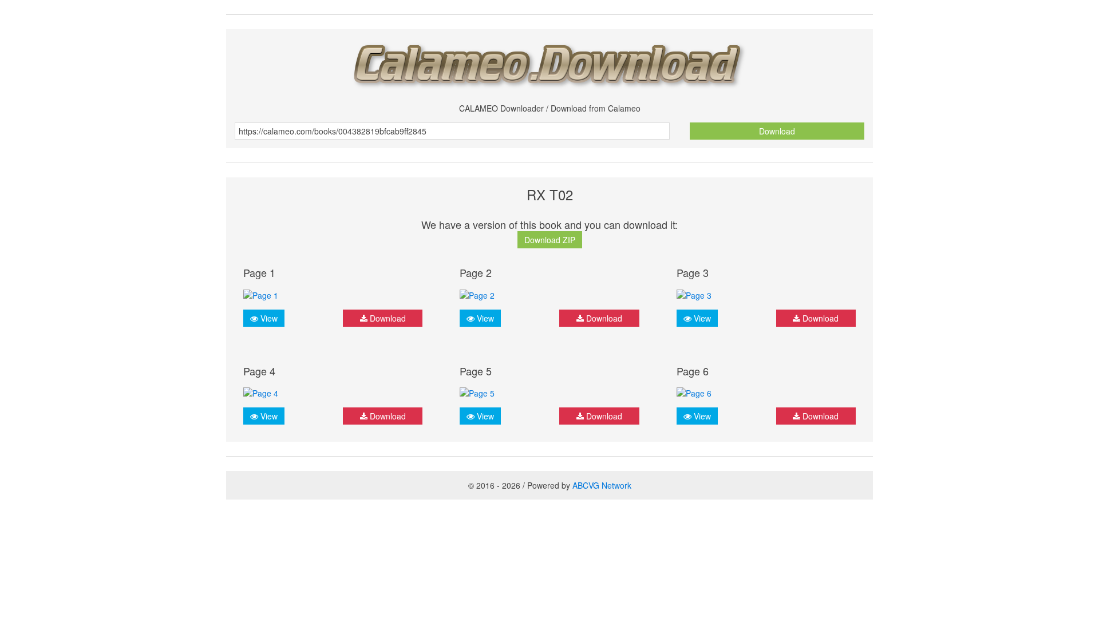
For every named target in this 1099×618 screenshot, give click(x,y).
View (268, 318)
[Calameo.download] (549, 62)
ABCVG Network (601, 485)
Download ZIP (549, 239)
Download (777, 131)
